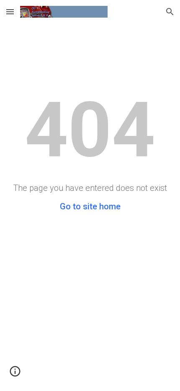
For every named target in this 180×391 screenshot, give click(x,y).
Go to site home (90, 206)
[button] (10, 11)
